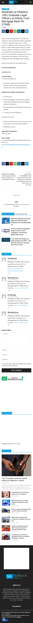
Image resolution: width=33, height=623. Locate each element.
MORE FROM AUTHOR (21, 214)
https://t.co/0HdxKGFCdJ (15, 268)
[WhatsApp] (15, 31)
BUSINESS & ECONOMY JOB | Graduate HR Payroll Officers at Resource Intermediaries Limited (9, 176)
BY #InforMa (12, 295)
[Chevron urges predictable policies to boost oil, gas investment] (6, 510)
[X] (7, 31)
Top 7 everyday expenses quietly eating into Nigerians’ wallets (14, 479)
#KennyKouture (13, 277)
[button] (3, 2)
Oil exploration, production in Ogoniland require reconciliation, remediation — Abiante (21, 536)
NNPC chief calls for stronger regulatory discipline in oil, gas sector (20, 502)
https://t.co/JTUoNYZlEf (21, 288)
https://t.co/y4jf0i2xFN (21, 305)
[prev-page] (3, 249)
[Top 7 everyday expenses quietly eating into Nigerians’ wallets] (16, 465)
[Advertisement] (16, 152)
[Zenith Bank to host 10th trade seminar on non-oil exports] (6, 494)
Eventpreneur (12, 258)
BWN (4, 27)
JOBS (13, 6)
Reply (9, 273)
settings (19, 617)
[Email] (23, 31)
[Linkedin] (19, 31)
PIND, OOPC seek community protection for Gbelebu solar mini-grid (21, 519)
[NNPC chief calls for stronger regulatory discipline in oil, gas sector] (6, 503)
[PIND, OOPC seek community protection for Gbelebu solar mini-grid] (6, 520)
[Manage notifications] (3, 619)
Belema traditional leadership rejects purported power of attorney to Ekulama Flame (20, 527)
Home (3, 6)
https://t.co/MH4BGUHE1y (15, 271)
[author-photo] (16, 199)
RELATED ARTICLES (8, 214)
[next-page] (5, 249)
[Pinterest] (11, 31)
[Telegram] (26, 31)
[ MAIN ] (8, 6)
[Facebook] (3, 31)
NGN (11, 443)
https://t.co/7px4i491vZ (21, 322)
